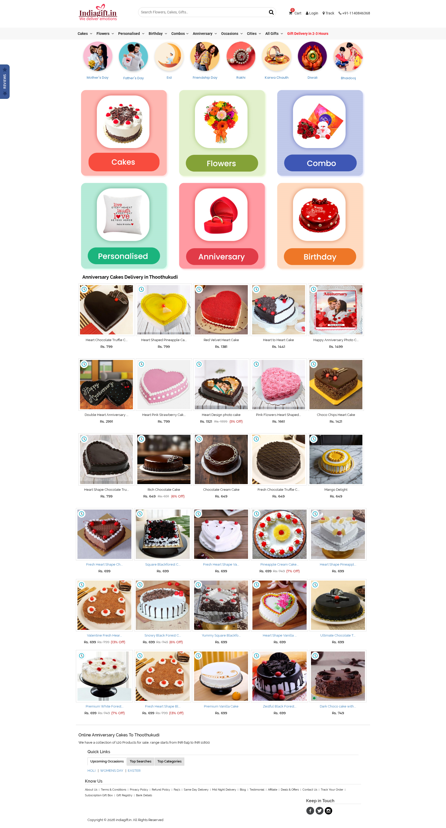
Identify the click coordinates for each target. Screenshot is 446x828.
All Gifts (272, 33)
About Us (91, 789)
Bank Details (144, 795)
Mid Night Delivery (224, 789)
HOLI (91, 771)
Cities (252, 33)
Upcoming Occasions (107, 761)
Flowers (103, 33)
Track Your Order (332, 789)
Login (313, 13)
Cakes (83, 33)
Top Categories (169, 761)
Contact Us (309, 789)
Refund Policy (161, 789)
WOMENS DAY (111, 771)
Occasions (230, 33)
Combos (178, 33)
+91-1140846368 (355, 13)
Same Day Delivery (196, 789)
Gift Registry (124, 795)
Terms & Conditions (113, 789)
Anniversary (203, 33)
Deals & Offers (290, 789)
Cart (296, 13)
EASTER (134, 771)
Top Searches (140, 761)
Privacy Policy (139, 789)
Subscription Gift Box (99, 795)
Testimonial (257, 789)
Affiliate (272, 789)
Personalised (129, 33)
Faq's (177, 789)
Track (329, 13)
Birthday (156, 33)
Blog (243, 789)
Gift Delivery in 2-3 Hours (307, 33)
